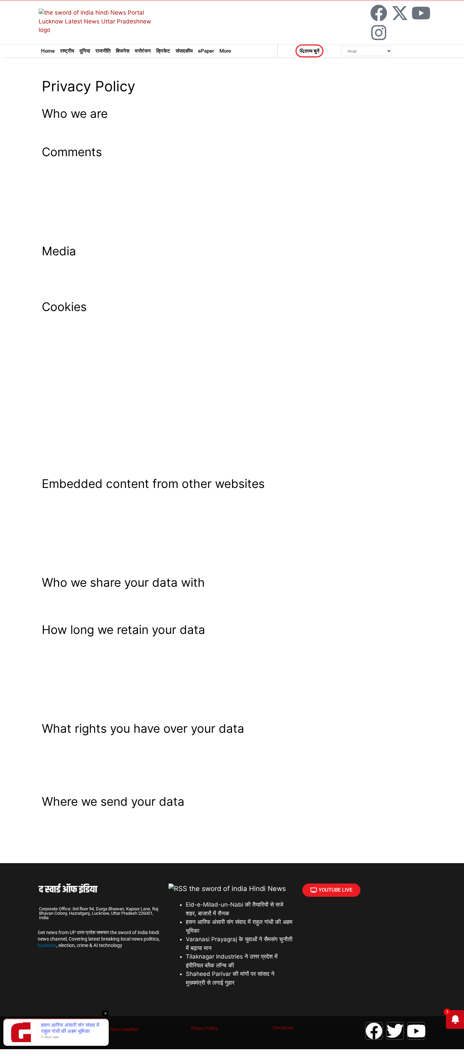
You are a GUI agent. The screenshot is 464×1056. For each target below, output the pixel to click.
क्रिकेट (163, 51)
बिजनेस (122, 51)
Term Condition (124, 1029)
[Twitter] (395, 1031)
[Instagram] (378, 32)
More (225, 51)
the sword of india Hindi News (237, 889)
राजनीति (102, 51)
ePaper (206, 51)
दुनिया (84, 51)
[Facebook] (378, 12)
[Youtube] (420, 12)
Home (48, 51)
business (47, 945)
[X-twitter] (399, 12)
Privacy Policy (204, 1028)
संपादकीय (184, 51)
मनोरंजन (143, 51)
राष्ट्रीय (67, 51)
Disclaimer (283, 1027)
